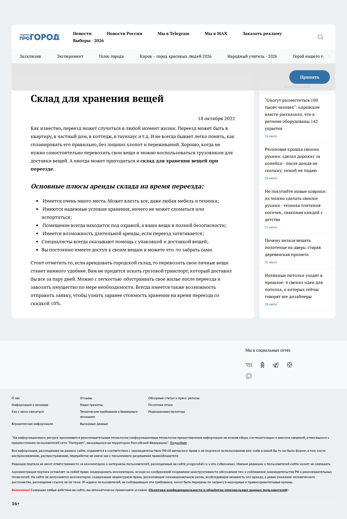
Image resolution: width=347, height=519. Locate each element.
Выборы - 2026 (88, 40)
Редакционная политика (166, 411)
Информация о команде (30, 405)
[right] (329, 56)
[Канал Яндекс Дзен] (289, 365)
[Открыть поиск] (320, 36)
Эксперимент (70, 56)
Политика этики (160, 405)
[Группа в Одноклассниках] (262, 365)
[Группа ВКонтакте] (249, 365)
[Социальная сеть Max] (249, 375)
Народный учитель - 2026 (252, 56)
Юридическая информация (32, 424)
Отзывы (86, 398)
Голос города (111, 56)
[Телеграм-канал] (276, 365)
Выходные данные (94, 424)
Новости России (124, 33)
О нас (16, 398)
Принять (309, 77)
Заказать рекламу (262, 33)
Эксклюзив (30, 56)
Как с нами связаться (28, 411)
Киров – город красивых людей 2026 (176, 56)
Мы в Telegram (173, 33)
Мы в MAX (216, 33)
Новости (82, 33)
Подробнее (178, 443)
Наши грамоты (91, 405)
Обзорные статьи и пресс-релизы (174, 398)
